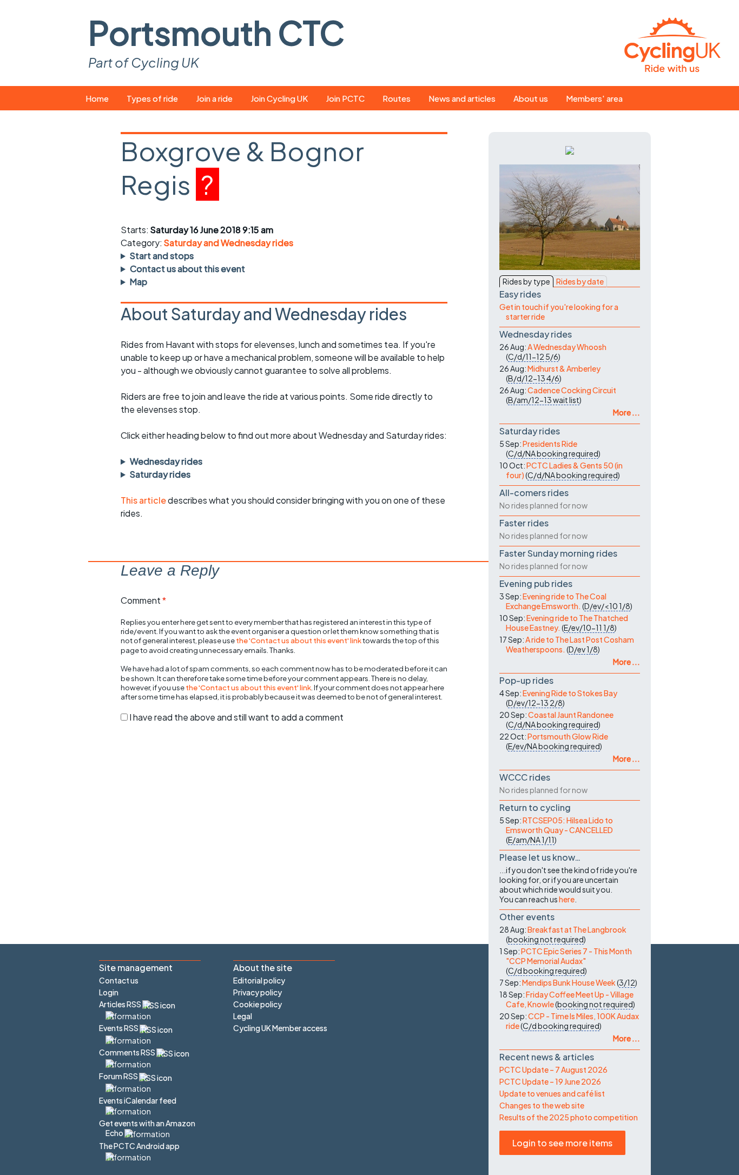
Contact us (118, 980)
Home (97, 98)
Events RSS (119, 1028)
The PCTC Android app (139, 1146)
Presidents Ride (550, 443)
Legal (242, 1016)
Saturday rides (160, 474)
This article (144, 500)
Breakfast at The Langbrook (576, 929)
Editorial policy (259, 980)
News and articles (462, 98)
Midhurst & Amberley (564, 368)
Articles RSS (120, 1004)
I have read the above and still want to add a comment (236, 717)
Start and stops (162, 255)
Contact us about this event (187, 268)
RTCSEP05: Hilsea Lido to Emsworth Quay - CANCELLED (559, 825)
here (567, 899)
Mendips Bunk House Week (569, 982)
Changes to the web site (541, 1105)
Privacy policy (257, 992)
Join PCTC (345, 98)
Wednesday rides (166, 461)
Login (108, 992)
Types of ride (152, 98)
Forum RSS (119, 1076)
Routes (396, 98)
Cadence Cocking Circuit (571, 390)
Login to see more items (562, 1142)
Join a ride (214, 98)
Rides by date (580, 281)
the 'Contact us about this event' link (298, 640)
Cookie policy (257, 1004)
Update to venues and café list (552, 1093)
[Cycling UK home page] (672, 43)
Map (138, 281)
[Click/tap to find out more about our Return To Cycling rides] (569, 149)
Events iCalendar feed (137, 1100)
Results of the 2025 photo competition (568, 1117)
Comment (143, 600)
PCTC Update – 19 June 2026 (550, 1081)
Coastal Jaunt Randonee (570, 714)
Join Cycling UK (279, 98)
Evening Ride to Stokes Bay (570, 693)
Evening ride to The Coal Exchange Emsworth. (556, 601)
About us (530, 98)
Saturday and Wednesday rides (228, 242)
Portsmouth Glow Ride (567, 736)
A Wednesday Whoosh (566, 347)
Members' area (594, 98)
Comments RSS (127, 1052)
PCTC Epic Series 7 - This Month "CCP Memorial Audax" (569, 956)
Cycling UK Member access (280, 1028)
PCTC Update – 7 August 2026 (553, 1069)
